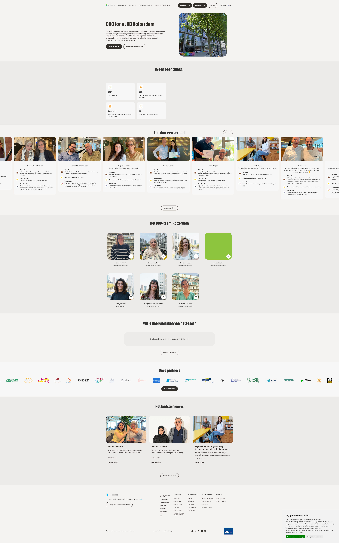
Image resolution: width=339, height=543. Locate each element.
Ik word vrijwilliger (221, 501)
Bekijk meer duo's (169, 208)
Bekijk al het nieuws (169, 476)
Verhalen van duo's (207, 507)
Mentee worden (185, 5)
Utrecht (190, 498)
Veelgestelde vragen (163, 512)
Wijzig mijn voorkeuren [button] (314, 537)
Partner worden (114, 46)
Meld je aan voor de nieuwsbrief (119, 505)
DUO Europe (191, 510)
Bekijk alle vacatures (169, 352)
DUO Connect (177, 510)
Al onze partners (169, 388)
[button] (121, 5)
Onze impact (177, 501)
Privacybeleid (156, 531)
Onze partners (178, 504)
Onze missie (177, 498)
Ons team (176, 507)
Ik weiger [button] (301, 537)
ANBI (161, 516)
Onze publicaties (206, 501)
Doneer (212, 5)
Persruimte (163, 505)
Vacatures (163, 508)
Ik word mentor (164, 499)
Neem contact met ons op (162, 5)
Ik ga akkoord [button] (291, 537)
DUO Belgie (191, 504)
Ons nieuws (205, 504)
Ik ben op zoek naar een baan (165, 496)
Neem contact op (165, 502)
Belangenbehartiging (207, 498)
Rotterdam (191, 501)
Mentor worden (200, 5)
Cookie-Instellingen (167, 531)
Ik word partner (220, 498)
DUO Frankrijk (192, 507)
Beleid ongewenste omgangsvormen (179, 513)
